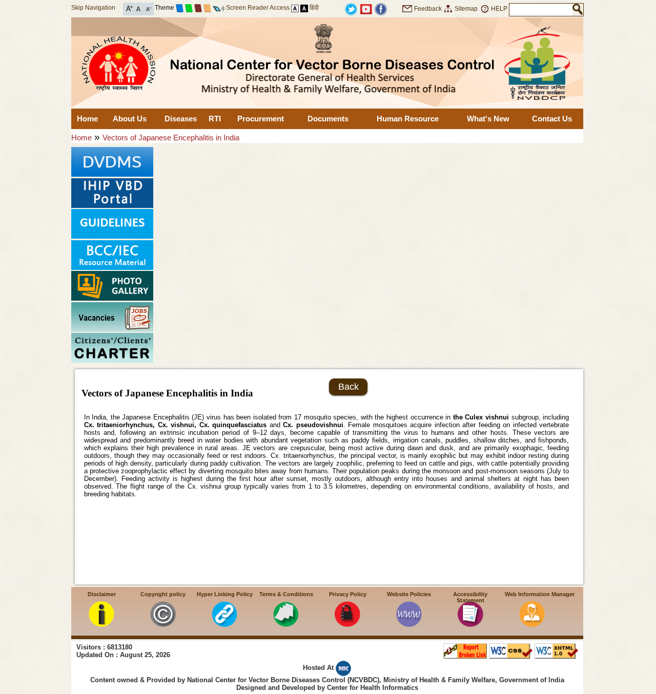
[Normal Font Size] (138, 8)
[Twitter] (351, 8)
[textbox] (540, 10)
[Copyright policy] (163, 624)
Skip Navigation (93, 7)
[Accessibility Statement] (470, 624)
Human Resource (408, 118)
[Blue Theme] (179, 7)
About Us (130, 118)
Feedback (428, 8)
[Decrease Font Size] (148, 8)
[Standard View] (295, 7)
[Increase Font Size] (129, 8)
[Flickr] (381, 8)
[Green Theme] (189, 7)
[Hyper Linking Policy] (224, 624)
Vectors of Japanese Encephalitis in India (170, 137)
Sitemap (466, 8)
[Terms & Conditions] (286, 624)
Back (348, 387)
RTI (215, 118)
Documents (328, 118)
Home (87, 118)
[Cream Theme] (207, 7)
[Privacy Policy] (347, 624)
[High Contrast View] (304, 7)
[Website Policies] (409, 624)
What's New (488, 118)
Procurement (260, 118)
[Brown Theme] (198, 7)
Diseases (181, 118)
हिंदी (314, 7)
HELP (499, 8)
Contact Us (552, 118)
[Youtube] (366, 8)
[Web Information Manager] (532, 624)
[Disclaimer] (101, 624)
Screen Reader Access (258, 7)
